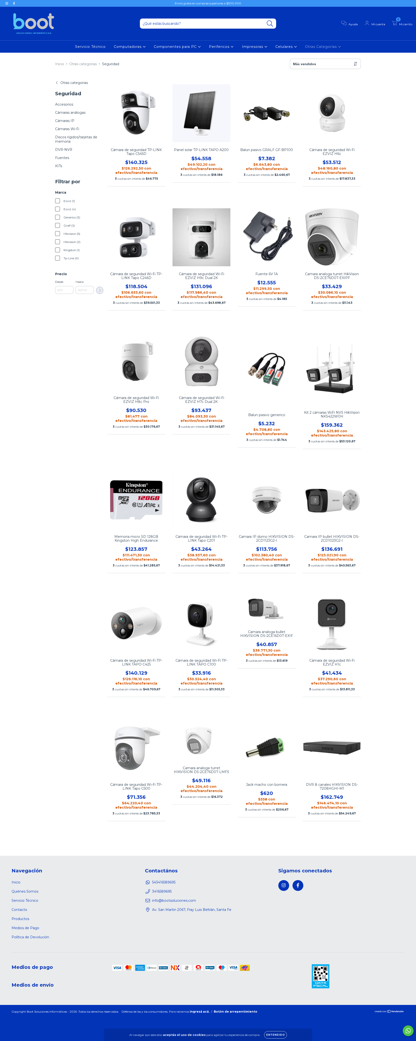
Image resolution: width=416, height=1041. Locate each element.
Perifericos (220, 46)
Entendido (275, 1034)
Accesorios (64, 104)
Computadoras (128, 46)
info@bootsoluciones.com (174, 900)
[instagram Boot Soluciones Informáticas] (7, 3)
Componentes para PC (176, 46)
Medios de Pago (25, 928)
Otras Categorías (321, 46)
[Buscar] (270, 23)
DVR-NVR (63, 149)
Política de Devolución (30, 937)
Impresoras (253, 46)
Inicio (59, 64)
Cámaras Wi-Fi (67, 129)
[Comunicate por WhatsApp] (408, 1030)
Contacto (19, 910)
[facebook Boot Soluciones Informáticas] (14, 3)
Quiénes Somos (25, 891)
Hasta (80, 282)
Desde (59, 282)
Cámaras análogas (70, 112)
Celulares (284, 46)
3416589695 (162, 891)
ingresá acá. (199, 1011)
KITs (58, 166)
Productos (20, 919)
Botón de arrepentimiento (235, 1011)
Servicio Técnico (90, 46)
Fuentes (62, 158)
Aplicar (99, 290)
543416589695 (164, 882)
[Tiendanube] (389, 1012)
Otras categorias (83, 64)
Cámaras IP (64, 121)
